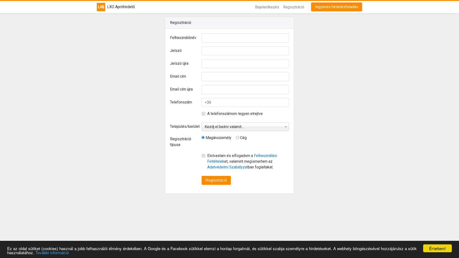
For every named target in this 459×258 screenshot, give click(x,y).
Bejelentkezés (267, 7)
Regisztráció (293, 7)
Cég (243, 137)
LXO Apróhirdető (118, 7)
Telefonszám (181, 102)
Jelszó (176, 50)
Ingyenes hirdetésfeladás (336, 7)
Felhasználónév (183, 37)
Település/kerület (184, 126)
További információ (52, 252)
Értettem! (437, 248)
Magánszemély (218, 137)
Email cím (178, 76)
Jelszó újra (179, 63)
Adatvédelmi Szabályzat (227, 167)
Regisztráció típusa (180, 142)
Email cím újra (181, 89)
